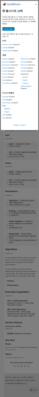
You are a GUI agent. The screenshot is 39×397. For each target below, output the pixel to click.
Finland (4, 71)
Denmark (5, 62)
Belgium (5, 59)
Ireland (4, 77)
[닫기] (35, 4)
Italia (4, 80)
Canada (5, 47)
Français (25, 83)
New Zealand (6, 103)
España (5, 68)
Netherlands (25, 59)
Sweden (23, 71)
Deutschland (6, 65)
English (25, 80)
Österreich (24, 65)
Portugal (23, 68)
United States (7, 50)
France (4, 74)
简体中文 (7, 109)
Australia (5, 96)
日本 (3, 115)
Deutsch (25, 77)
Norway (23, 62)
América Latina (7, 44)
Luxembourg (6, 83)
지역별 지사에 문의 (19, 125)
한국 (3, 118)
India (4, 100)
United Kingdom (26, 86)
